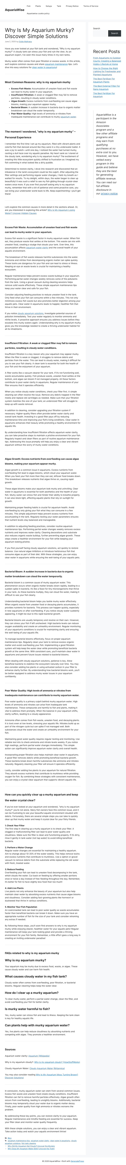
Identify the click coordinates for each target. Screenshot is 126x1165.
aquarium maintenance (56, 64)
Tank (59, 6)
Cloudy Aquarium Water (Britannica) (47, 1068)
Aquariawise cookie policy (38, 13)
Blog (9, 1138)
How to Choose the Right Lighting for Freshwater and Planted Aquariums (107, 71)
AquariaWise (14, 10)
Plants (38, 6)
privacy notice (109, 193)
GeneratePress (77, 1161)
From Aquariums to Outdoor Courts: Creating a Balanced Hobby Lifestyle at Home (107, 61)
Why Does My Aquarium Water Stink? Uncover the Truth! (31, 1149)
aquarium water (68, 117)
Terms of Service (90, 6)
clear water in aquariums (44, 67)
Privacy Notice (72, 6)
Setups (49, 6)
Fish (29, 6)
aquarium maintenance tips (19, 1141)
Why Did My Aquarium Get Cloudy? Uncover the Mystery (31, 1146)
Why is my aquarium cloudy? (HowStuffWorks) (57, 1062)
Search (96, 28)
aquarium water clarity (37, 247)
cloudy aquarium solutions (30, 313)
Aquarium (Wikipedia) (39, 1056)
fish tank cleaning (29, 1143)
